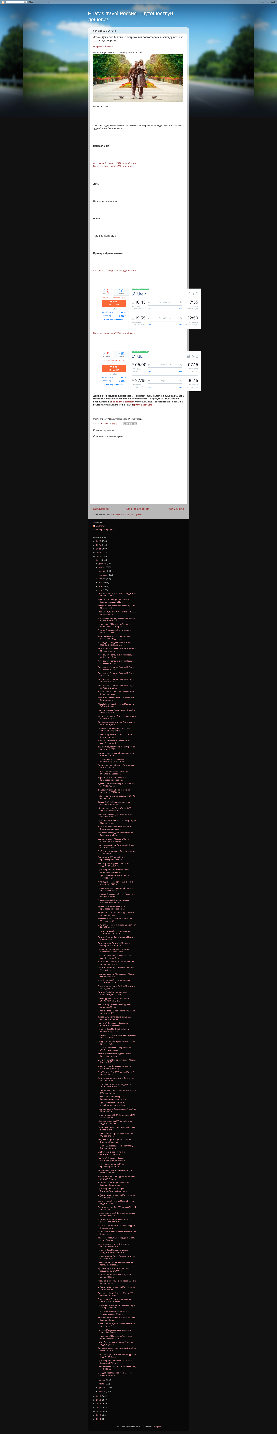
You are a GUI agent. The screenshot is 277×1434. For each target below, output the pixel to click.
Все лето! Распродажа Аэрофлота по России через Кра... (115, 834)
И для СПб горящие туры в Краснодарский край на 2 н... (113, 1098)
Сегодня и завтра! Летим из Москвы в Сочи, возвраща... (115, 1374)
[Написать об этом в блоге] (127, 423)
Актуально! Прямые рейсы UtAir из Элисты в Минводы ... (114, 1141)
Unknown (100, 526)
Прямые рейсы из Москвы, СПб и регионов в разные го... (114, 870)
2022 (98, 556)
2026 (98, 541)
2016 (98, 1411)
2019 (98, 1400)
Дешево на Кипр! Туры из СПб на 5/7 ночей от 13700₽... (115, 1294)
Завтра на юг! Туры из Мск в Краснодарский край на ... (111, 858)
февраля (103, 1387)
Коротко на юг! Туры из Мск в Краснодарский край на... (112, 778)
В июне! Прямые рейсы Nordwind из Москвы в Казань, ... (115, 631)
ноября (102, 567)
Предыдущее (175, 508)
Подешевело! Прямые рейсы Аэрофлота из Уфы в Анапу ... (113, 1104)
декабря (103, 563)
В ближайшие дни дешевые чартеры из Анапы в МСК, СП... (116, 619)
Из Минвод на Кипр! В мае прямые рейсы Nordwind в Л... (114, 1220)
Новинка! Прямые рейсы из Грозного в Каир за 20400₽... (116, 895)
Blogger (157, 1427)
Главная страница (137, 508)
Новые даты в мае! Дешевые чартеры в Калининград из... (116, 1214)
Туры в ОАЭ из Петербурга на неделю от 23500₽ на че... (116, 785)
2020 (98, 1396)
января (102, 1391)
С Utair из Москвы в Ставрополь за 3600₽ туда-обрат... (114, 1049)
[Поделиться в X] (130, 423)
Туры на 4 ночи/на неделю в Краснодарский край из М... (112, 907)
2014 (98, 1419)
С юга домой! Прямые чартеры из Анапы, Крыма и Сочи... (114, 1312)
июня (101, 586)
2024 (98, 549)
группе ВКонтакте (142, 405)
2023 (98, 553)
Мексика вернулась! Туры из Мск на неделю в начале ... (115, 1122)
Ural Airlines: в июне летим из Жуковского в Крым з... (112, 1153)
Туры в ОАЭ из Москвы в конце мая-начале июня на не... (115, 803)
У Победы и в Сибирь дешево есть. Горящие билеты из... (114, 1184)
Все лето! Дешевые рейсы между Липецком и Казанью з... (113, 1024)
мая (101, 590)
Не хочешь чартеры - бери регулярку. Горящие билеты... (115, 1147)
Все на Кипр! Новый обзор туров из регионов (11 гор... (114, 1006)
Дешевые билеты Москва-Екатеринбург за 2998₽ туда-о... (116, 723)
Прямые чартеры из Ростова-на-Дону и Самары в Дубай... (116, 1306)
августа (102, 579)
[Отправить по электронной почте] (124, 423)
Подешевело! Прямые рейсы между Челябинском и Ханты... (115, 1337)
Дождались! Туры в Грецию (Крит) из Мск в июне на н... (115, 1171)
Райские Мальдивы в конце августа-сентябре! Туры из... (115, 1331)
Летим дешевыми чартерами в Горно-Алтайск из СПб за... (116, 883)
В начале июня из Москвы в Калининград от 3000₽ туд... (112, 760)
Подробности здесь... (104, 46)
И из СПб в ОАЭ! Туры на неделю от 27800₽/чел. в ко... (115, 981)
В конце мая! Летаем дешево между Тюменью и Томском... (115, 1300)
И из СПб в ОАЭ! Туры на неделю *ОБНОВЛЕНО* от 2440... (114, 932)
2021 (98, 560)
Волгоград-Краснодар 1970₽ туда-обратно (114, 166)
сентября (103, 575)
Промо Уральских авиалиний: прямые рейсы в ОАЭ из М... (116, 889)
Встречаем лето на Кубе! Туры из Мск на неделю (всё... (116, 914)
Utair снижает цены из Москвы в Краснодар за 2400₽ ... (113, 1165)
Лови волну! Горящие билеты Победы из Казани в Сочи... (116, 656)
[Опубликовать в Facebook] (133, 423)
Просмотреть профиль (104, 530)
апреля (102, 1380)
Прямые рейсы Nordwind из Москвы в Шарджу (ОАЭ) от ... (115, 1361)
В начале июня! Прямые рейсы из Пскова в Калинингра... (114, 901)
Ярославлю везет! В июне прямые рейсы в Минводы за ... (114, 637)
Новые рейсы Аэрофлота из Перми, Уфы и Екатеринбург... (115, 828)
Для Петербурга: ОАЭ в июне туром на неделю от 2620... (116, 748)
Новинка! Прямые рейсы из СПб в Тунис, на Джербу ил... (114, 729)
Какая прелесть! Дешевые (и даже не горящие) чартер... (115, 1263)
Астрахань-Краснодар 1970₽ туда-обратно (114, 163)
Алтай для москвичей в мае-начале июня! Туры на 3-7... (115, 742)
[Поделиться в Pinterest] (135, 423)
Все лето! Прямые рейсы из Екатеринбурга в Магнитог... (112, 1159)
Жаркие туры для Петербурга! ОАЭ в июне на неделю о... (115, 809)
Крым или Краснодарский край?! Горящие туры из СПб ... (113, 600)
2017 (98, 1408)
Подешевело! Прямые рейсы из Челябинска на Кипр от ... (113, 625)
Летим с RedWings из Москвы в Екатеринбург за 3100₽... (112, 993)
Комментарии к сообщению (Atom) (125, 515)
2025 (98, 545)
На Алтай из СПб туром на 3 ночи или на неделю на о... (116, 963)
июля (101, 582)
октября (103, 571)
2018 (98, 1404)
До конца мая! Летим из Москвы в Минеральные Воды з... (114, 944)
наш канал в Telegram (122, 402)
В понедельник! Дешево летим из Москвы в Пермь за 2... (114, 643)
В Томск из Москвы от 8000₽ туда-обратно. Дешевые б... (114, 772)
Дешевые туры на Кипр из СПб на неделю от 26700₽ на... (114, 791)
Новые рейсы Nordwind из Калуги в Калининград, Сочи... (114, 1030)
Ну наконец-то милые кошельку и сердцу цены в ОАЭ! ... (114, 1269)
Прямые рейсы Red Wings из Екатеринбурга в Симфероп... (113, 1190)
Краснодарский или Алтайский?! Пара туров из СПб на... (116, 846)
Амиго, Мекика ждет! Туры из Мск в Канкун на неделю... (114, 1055)
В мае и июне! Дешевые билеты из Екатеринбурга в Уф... (114, 1067)
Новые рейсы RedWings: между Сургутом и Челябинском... (113, 1251)
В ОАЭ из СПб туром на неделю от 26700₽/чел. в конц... (114, 1085)
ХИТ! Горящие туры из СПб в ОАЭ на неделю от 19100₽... (115, 864)
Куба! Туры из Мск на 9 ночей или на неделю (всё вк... (115, 1343)
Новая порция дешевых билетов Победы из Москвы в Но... (113, 950)
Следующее (101, 508)
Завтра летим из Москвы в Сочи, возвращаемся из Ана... (113, 840)
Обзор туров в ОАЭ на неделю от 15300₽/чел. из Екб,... (114, 999)
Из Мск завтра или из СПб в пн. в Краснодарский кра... (113, 1245)
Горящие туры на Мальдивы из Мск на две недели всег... (116, 975)
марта (102, 1384)
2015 (98, 1415)
